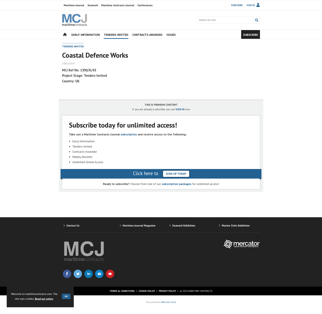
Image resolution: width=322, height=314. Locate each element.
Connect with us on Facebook (67, 273)
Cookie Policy (147, 290)
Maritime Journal (74, 5)
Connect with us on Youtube (110, 273)
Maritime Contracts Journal (117, 5)
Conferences (145, 5)
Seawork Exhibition (183, 225)
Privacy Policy (167, 290)
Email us (99, 273)
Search (256, 20)
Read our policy (44, 298)
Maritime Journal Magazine (139, 225)
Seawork (93, 5)
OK (66, 296)
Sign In (251, 5)
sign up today (176, 174)
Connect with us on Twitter (77, 273)
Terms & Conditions (122, 290)
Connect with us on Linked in (88, 273)
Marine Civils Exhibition (236, 225)
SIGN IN (179, 109)
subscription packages (176, 184)
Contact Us (72, 225)
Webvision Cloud (168, 302)
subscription (129, 134)
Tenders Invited (73, 46)
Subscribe (237, 5)
